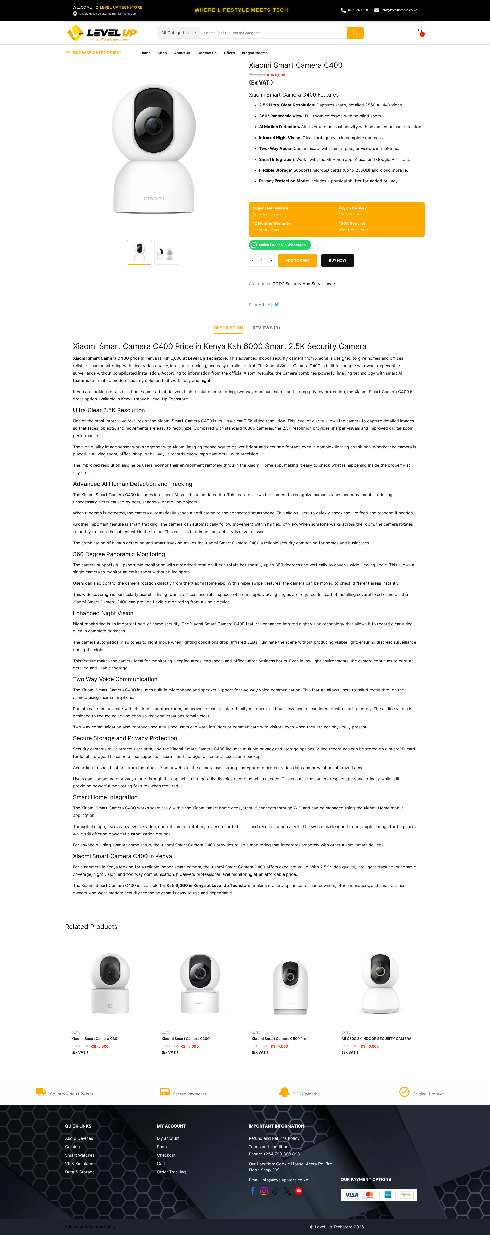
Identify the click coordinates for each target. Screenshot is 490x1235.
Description (228, 327)
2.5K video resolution (264, 420)
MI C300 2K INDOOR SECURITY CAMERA (376, 1038)
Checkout (166, 1155)
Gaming (72, 1146)
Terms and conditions (269, 1146)
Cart (161, 1163)
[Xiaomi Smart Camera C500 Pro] (290, 983)
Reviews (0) (266, 327)
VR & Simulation (80, 1163)
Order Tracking (171, 1171)
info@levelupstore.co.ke (399, 10)
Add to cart (298, 260)
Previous (71, 149)
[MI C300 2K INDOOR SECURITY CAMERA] (380, 983)
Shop (162, 1146)
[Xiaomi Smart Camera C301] (110, 983)
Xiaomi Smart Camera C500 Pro (279, 1038)
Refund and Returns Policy (274, 1138)
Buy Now (337, 260)
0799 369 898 (358, 10)
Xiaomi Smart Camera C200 (186, 1038)
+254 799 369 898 (281, 1153)
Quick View (149, 947)
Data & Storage (80, 1171)
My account (168, 1138)
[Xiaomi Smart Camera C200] (200, 983)
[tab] (228, 328)
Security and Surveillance (310, 283)
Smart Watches (79, 1155)
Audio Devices (79, 1138)
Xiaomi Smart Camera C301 (95, 1038)
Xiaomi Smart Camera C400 (101, 358)
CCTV (277, 283)
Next (235, 149)
